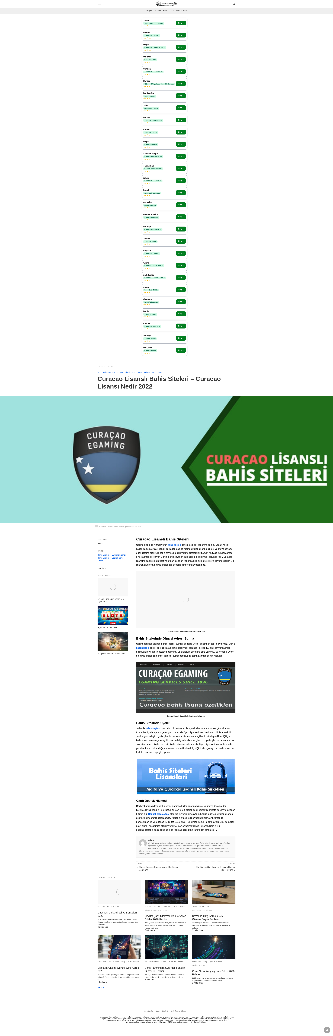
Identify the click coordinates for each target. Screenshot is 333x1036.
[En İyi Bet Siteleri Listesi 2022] (113, 641)
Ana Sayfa (147, 11)
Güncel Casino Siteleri (203, 910)
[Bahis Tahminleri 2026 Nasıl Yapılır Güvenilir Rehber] (166, 947)
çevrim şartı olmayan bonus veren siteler (165, 906)
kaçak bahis (142, 648)
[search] (233, 3)
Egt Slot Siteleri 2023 (107, 628)
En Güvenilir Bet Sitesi (146, 372)
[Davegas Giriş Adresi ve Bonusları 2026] (119, 892)
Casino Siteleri (161, 11)
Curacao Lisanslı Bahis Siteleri (121, 372)
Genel (111, 366)
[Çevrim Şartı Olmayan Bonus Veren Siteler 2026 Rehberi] (166, 892)
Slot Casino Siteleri (179, 11)
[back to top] (327, 1030)
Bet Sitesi (102, 372)
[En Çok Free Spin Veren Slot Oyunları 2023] (113, 587)
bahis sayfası (153, 728)
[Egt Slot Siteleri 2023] (113, 615)
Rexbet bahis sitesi (158, 814)
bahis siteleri (174, 545)
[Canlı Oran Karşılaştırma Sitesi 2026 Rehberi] (213, 947)
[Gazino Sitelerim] (166, 3)
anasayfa (101, 366)
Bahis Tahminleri (152, 962)
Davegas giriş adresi (202, 906)
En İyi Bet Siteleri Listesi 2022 (111, 653)
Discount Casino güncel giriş (111, 962)
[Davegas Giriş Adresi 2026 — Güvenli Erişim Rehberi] (213, 892)
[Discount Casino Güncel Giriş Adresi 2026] (119, 947)
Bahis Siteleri (103, 555)
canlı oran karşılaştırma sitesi (207, 962)
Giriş (181, 23)
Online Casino (113, 906)
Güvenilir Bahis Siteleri (156, 910)
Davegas (101, 906)
